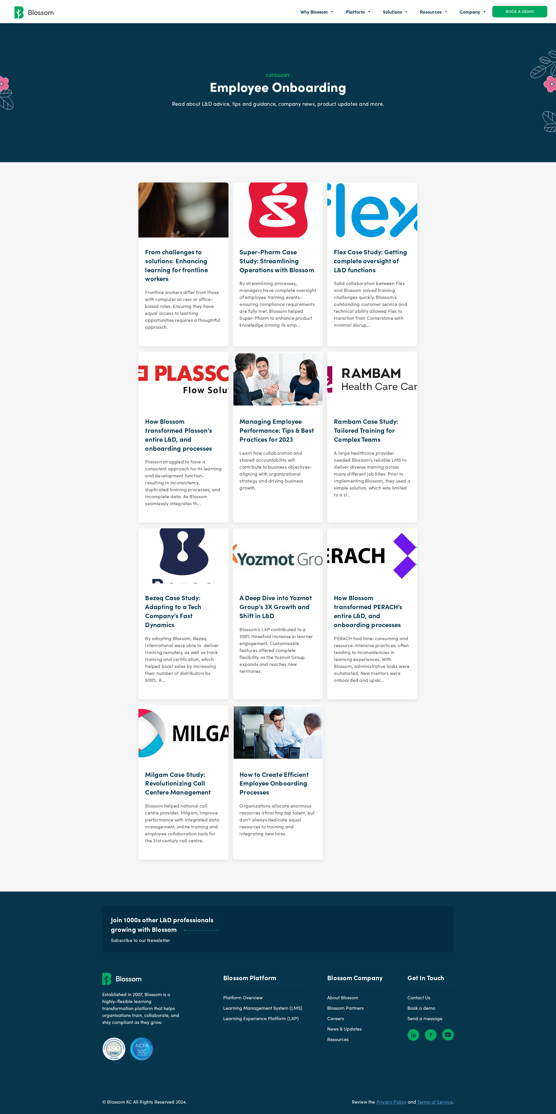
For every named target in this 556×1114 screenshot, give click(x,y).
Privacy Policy (391, 1102)
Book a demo (520, 11)
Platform (355, 11)
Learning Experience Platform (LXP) (261, 1018)
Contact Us (418, 997)
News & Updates (344, 1029)
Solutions (392, 11)
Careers (335, 1018)
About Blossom (342, 997)
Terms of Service (435, 1102)
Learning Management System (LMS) (262, 1008)
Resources (431, 11)
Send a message (424, 1018)
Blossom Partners (345, 1008)
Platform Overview (243, 997)
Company (470, 11)
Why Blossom (314, 11)
